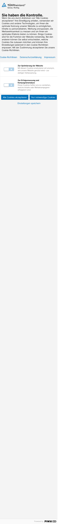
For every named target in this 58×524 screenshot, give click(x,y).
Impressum (49, 57)
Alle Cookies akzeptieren (15, 97)
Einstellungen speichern (29, 103)
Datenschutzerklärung (30, 57)
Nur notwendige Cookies (43, 97)
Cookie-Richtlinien (8, 57)
